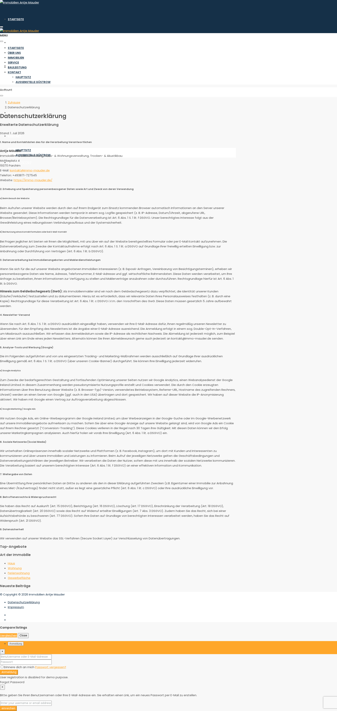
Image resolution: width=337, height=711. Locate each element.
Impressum (16, 607)
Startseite (16, 19)
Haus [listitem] (11, 563)
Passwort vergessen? (50, 667)
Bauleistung (17, 113)
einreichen (8, 708)
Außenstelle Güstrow (33, 82)
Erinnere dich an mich (19, 667)
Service (13, 89)
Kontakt (14, 136)
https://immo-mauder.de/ (33, 180)
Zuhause (14, 102)
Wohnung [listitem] (15, 568)
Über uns (14, 43)
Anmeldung (9, 672)
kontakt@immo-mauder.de (30, 170)
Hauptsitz (23, 150)
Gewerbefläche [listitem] (19, 578)
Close (23, 635)
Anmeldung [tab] (15, 643)
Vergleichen (8, 635)
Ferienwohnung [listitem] (19, 573)
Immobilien (16, 58)
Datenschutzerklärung (24, 602)
